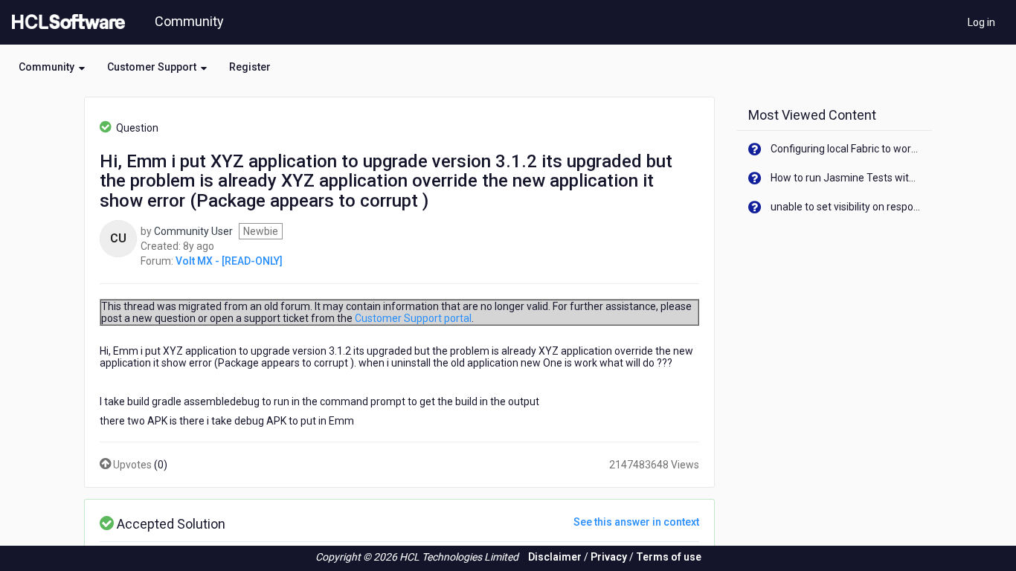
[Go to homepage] (65, 22)
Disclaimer (555, 557)
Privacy (609, 557)
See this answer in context (636, 522)
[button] (51, 67)
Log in (981, 22)
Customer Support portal (413, 318)
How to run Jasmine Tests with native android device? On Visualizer (846, 178)
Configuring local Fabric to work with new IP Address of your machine (846, 149)
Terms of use (668, 557)
